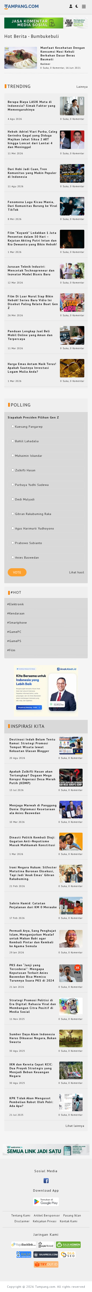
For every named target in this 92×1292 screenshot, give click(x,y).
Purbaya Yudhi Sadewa (32, 485)
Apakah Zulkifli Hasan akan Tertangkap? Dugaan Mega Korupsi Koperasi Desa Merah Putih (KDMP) (32, 777)
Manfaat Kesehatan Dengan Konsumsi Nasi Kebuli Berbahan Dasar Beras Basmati (62, 53)
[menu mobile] (84, 6)
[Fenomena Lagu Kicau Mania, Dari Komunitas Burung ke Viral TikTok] (72, 206)
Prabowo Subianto (28, 543)
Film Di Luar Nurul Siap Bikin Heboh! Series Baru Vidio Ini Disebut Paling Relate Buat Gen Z (33, 302)
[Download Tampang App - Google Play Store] (46, 1201)
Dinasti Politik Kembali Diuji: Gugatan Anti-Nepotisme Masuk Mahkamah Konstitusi (32, 841)
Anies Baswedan (27, 557)
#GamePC (14, 632)
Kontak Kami (68, 1221)
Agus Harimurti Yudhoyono (34, 528)
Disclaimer (22, 1221)
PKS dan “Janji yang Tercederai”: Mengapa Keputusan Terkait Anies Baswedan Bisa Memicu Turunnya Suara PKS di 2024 (31, 972)
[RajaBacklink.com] (23, 1246)
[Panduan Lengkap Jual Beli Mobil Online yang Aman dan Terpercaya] (72, 335)
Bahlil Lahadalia (27, 441)
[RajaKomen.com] (68, 1246)
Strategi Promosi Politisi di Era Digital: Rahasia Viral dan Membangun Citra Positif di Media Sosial (32, 1006)
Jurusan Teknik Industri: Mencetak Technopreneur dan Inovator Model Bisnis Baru (31, 270)
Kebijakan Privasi (44, 1221)
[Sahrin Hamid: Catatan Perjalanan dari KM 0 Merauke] (71, 905)
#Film (11, 650)
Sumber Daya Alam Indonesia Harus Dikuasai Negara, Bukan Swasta (32, 1038)
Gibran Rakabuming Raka (33, 514)
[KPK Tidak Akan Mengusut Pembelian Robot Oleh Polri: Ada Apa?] (71, 1102)
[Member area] (71, 6)
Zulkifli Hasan (25, 470)
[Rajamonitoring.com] (23, 1256)
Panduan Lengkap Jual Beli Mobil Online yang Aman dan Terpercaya (30, 335)
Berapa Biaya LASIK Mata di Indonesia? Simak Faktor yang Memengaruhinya (31, 105)
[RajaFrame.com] (46, 1246)
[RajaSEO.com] (68, 1256)
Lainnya (82, 87)
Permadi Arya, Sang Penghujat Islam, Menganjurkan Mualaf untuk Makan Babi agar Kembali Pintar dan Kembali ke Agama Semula (32, 938)
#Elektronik (15, 604)
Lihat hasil (76, 572)
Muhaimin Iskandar (28, 456)
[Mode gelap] (76, 6)
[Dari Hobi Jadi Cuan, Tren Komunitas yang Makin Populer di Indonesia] (72, 173)
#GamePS (14, 641)
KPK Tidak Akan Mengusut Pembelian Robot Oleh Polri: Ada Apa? (31, 1102)
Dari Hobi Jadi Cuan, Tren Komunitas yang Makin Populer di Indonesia (32, 173)
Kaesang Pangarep (29, 427)
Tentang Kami (20, 1215)
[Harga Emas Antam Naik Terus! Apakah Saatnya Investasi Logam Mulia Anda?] (72, 368)
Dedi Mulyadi (25, 499)
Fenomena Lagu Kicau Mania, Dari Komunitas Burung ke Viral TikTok (32, 206)
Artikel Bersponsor (47, 1215)
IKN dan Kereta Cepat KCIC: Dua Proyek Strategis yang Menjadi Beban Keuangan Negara (31, 1070)
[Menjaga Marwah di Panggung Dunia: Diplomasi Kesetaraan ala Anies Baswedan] (71, 809)
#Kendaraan (16, 613)
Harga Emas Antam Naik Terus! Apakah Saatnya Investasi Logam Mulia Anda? (32, 368)
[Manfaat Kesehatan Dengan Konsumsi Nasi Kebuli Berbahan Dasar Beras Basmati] (20, 57)
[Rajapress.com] (45, 1256)
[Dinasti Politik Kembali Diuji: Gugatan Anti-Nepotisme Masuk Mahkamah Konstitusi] (71, 841)
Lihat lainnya (75, 1126)
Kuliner (45, 63)
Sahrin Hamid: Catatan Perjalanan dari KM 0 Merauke (33, 905)
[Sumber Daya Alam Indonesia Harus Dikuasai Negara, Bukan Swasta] (71, 1038)
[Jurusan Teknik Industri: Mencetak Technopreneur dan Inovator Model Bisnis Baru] (72, 270)
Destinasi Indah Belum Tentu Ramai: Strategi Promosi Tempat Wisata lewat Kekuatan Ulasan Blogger (32, 745)
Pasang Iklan (72, 1215)
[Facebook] (46, 1180)
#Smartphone (17, 622)
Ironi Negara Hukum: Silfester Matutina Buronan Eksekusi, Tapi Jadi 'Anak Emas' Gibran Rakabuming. (33, 873)
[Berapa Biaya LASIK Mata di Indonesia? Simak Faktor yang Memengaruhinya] (72, 106)
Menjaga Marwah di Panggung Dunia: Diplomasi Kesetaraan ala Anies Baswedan (33, 809)
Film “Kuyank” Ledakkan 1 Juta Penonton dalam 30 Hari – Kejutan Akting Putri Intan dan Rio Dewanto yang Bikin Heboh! (32, 238)
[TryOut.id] (46, 1266)
